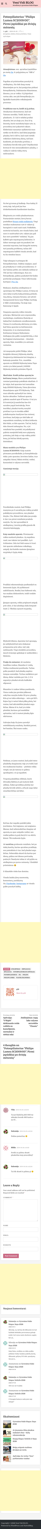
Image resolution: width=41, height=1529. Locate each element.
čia (12, 72)
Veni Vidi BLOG (23, 2)
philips (25, 974)
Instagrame (21, 884)
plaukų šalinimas (23, 977)
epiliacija (8, 972)
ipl (20, 974)
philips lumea (9, 977)
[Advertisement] (20, 178)
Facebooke (11, 884)
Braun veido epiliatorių (23, 222)
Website (7, 1245)
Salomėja (12, 1321)
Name (5, 1225)
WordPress (15, 1526)
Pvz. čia (14, 282)
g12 (6, 31)
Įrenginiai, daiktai (9, 34)
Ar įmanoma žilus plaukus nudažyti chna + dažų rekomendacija (23, 1432)
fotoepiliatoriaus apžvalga (24, 972)
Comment (8, 1197)
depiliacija (26, 969)
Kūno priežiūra (21, 34)
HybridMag (28, 1526)
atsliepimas (15, 969)
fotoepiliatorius (10, 974)
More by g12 (21, 993)
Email (6, 1235)
